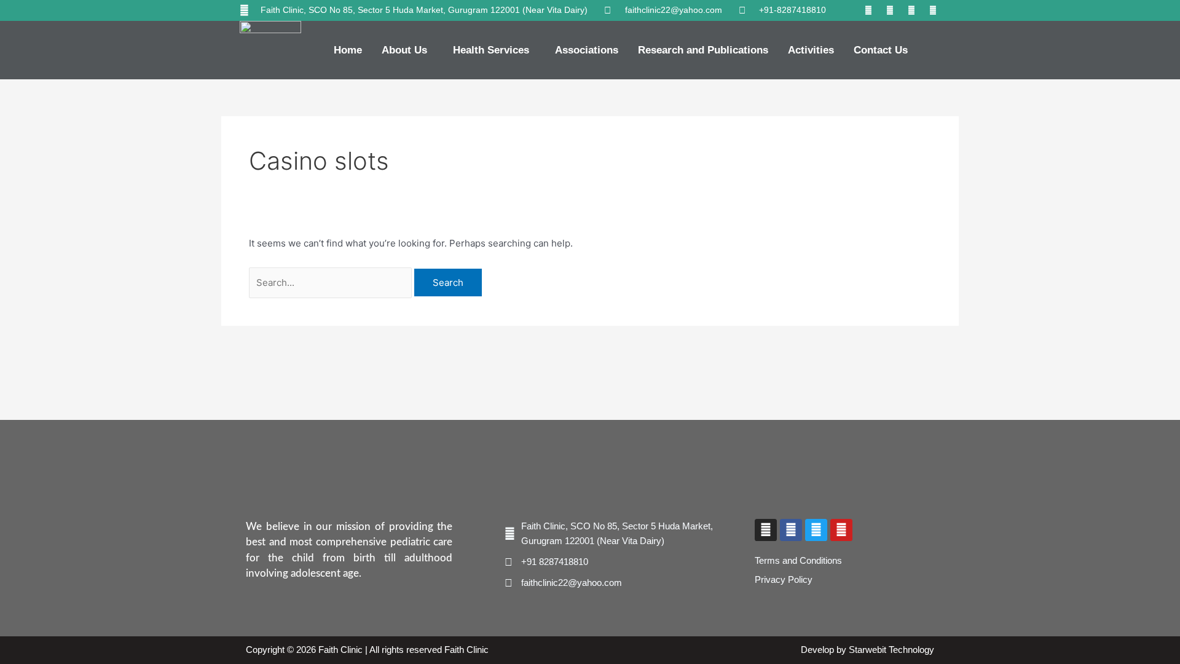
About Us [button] (404, 50)
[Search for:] (331, 282)
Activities (811, 50)
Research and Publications (703, 50)
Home (348, 50)
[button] (407, 50)
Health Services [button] (491, 50)
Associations (586, 50)
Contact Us (881, 50)
